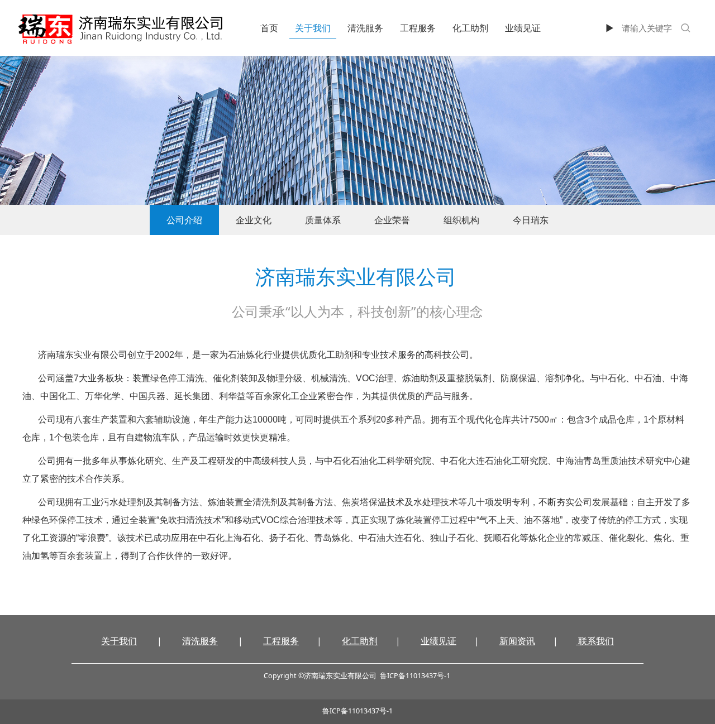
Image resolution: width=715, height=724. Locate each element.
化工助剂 (470, 28)
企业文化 (253, 220)
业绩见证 (523, 28)
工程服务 (418, 28)
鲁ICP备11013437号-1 (357, 711)
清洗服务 (365, 28)
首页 (269, 28)
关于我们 (313, 28)
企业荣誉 (392, 220)
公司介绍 (184, 220)
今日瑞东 (531, 220)
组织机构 (461, 220)
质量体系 (323, 220)
